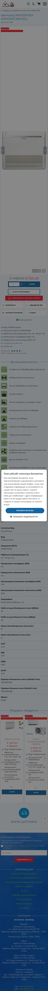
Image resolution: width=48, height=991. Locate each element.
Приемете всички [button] (25, 510)
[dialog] (24, 495)
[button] (24, 516)
